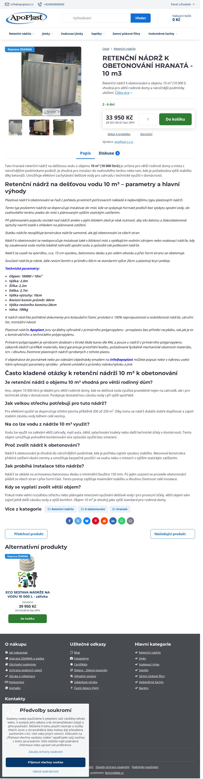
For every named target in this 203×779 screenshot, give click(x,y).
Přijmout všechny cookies (45, 762)
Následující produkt (170, 534)
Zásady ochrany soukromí (112, 767)
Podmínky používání (145, 767)
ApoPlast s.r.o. (124, 142)
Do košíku (175, 119)
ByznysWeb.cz (114, 773)
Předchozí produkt (28, 534)
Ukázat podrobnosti (46, 771)
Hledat (140, 18)
